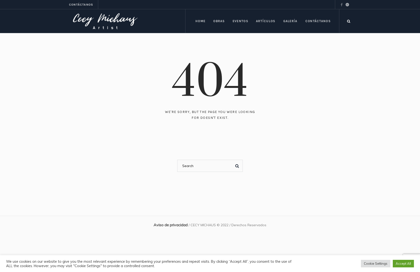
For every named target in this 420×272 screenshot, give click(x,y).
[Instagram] (347, 4)
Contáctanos (81, 4)
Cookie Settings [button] (375, 263)
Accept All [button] (403, 263)
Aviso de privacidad (171, 224)
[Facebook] (341, 4)
